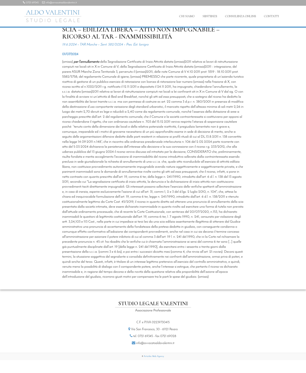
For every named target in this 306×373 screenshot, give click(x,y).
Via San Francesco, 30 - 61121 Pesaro (154, 329)
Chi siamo (187, 16)
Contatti (271, 16)
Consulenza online (240, 16)
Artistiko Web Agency (154, 356)
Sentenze (210, 16)
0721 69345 (32, 2)
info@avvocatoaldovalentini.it (61, 2)
